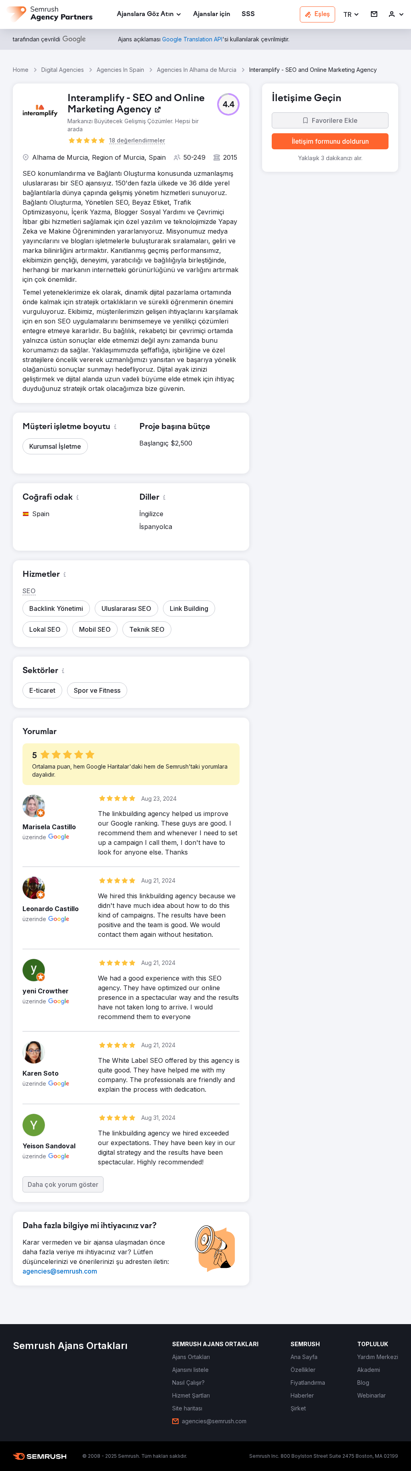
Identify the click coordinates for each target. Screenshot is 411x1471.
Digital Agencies (62, 69)
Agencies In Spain (120, 69)
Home (20, 69)
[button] (351, 14)
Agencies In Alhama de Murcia (196, 69)
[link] (211, 15)
